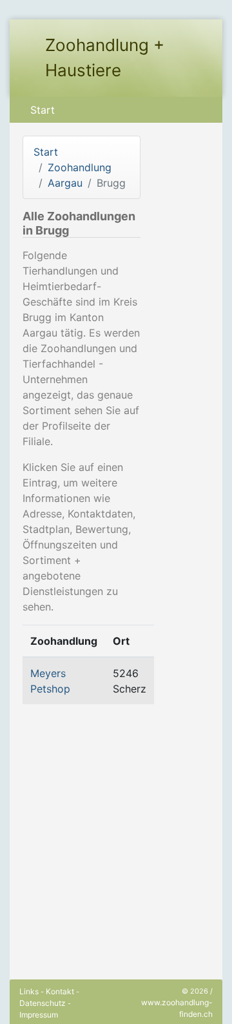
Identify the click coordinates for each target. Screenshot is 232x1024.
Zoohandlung (79, 167)
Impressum (38, 1014)
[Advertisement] (116, 831)
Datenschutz (42, 1003)
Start (42, 109)
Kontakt (60, 991)
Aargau (65, 182)
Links (29, 991)
